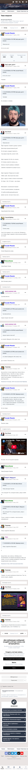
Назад (5, 27)
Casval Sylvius (9, 217)
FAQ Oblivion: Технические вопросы (12, 719)
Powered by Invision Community (14, 758)
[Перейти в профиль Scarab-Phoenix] (2, 34)
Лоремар (8, 367)
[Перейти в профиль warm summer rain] (2, 292)
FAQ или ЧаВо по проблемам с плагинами (10, 724)
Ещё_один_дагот (10, 64)
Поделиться (14, 677)
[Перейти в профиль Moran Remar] (2, 261)
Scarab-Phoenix (8, 19)
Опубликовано (12, 35)
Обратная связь (23, 756)
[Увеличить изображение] (13, 115)
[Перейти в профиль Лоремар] (2, 367)
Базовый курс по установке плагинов (12, 710)
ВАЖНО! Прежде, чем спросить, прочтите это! (11, 739)
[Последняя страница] (26, 28)
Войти (14, 667)
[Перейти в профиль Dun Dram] (2, 132)
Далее (22, 27)
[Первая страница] (2, 28)
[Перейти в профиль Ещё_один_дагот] (2, 65)
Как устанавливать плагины (10, 729)
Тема (2, 756)
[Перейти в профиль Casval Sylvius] (2, 218)
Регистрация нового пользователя (14, 658)
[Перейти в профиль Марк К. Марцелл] (2, 478)
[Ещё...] (25, 34)
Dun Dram (8, 131)
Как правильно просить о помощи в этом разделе (12, 734)
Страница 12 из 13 (14, 27)
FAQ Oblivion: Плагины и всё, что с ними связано (11, 715)
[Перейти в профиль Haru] (2, 537)
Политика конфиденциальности (12, 756)
